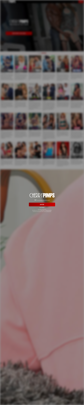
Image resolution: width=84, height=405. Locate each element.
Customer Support (48, 211)
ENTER (42, 204)
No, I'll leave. (42, 207)
